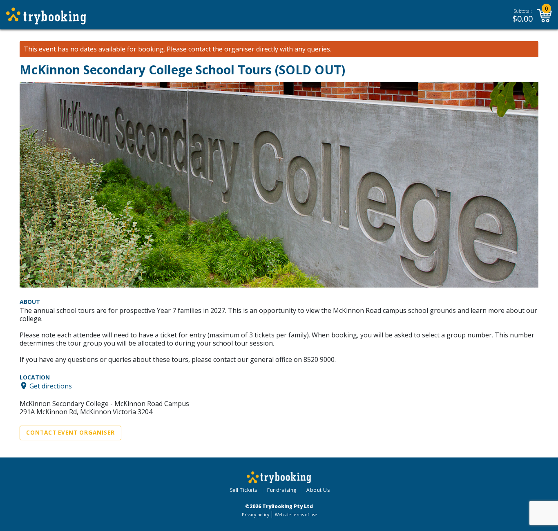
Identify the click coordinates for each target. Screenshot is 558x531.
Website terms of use (296, 515)
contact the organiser (221, 49)
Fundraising (282, 489)
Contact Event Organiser (70, 432)
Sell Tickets (243, 489)
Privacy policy (255, 515)
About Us (318, 489)
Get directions (50, 385)
